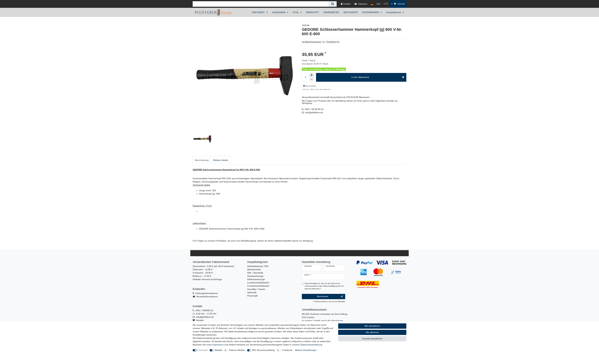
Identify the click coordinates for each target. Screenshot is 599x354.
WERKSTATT (312, 12)
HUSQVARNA (279, 12)
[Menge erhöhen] (311, 75)
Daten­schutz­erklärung (311, 344)
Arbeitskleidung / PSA (257, 266)
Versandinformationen (207, 296)
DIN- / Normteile (255, 273)
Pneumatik (252, 295)
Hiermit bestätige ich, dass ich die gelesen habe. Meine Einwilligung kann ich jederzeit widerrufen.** (324, 286)
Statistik (218, 350)
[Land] (372, 4)
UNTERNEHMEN (371, 12)
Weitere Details (220, 160)
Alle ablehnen (372, 332)
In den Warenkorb (360, 77)
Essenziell (202, 350)
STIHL (296, 12)
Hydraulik (251, 292)
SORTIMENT (258, 12)
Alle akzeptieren (372, 326)
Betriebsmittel (254, 269)
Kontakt (200, 320)
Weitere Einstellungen (306, 350)
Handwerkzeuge (255, 276)
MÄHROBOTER (331, 12)
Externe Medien (237, 350)
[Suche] (333, 4)
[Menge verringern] (311, 79)
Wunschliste (310, 86)
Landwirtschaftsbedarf (258, 282)
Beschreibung (202, 160)
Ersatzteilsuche (394, 12)
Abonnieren (322, 296)
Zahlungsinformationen (206, 293)
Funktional (287, 350)
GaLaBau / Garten (256, 289)
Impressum (218, 344)
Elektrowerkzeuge (256, 279)
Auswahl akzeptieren (372, 338)
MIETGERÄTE (350, 12)
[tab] (202, 160)
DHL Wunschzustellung (263, 350)
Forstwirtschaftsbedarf (258, 286)
